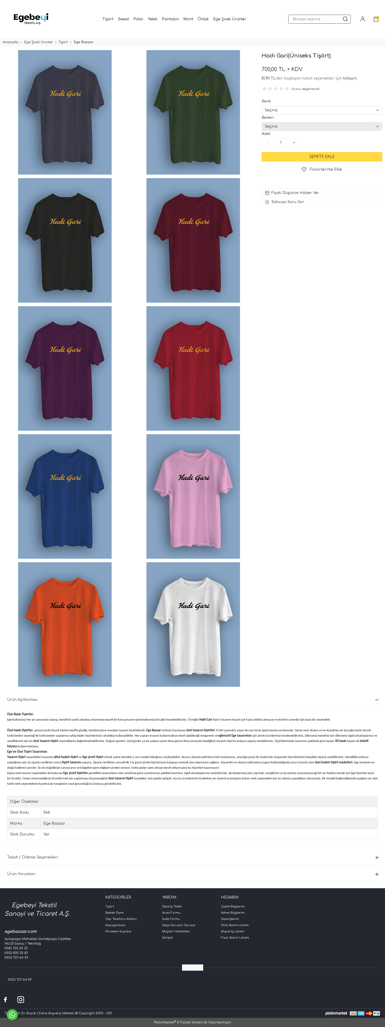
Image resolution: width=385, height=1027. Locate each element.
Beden (268, 118)
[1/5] (264, 88)
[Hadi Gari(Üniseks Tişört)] (64, 112)
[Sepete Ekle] (322, 156)
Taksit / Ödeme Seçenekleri (32, 857)
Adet (266, 134)
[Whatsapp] (12, 1014)
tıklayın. (350, 78)
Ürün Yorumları (21, 874)
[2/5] (267, 88)
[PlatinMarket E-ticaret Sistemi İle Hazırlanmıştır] (336, 1013)
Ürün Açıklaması (22, 700)
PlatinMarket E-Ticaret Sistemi (178, 1022)
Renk (266, 101)
